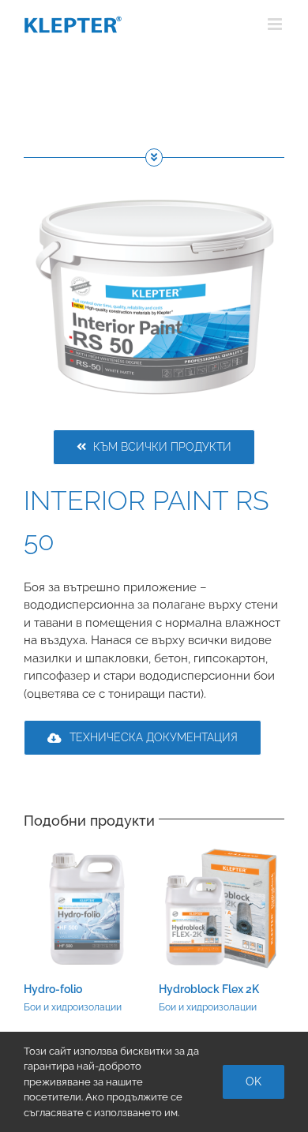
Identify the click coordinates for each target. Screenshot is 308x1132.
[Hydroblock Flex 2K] (221, 852)
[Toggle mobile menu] (276, 24)
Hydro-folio (53, 989)
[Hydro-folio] (86, 852)
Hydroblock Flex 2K (209, 989)
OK (253, 1081)
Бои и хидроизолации (73, 1007)
